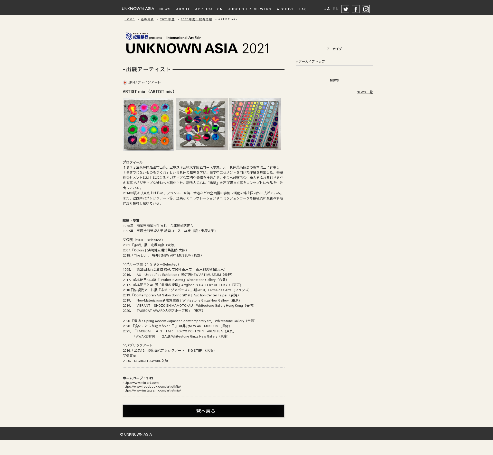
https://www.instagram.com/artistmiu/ (152, 390)
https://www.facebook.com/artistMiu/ (152, 386)
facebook (356, 9)
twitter (345, 9)
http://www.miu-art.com (141, 383)
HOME (130, 19)
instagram (366, 9)
